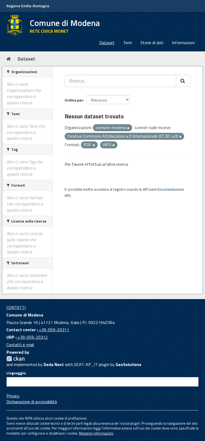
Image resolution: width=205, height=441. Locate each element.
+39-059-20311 (53, 329)
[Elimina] (128, 128)
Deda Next (54, 364)
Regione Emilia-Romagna (27, 6)
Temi (127, 42)
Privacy (12, 396)
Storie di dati (151, 42)
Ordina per (74, 100)
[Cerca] (183, 81)
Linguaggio (15, 373)
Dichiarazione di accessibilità (31, 401)
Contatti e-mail (20, 344)
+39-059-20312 (32, 337)
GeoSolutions (128, 364)
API (145, 189)
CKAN (15, 358)
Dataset (107, 42)
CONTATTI (16, 307)
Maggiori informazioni (96, 433)
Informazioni (183, 42)
